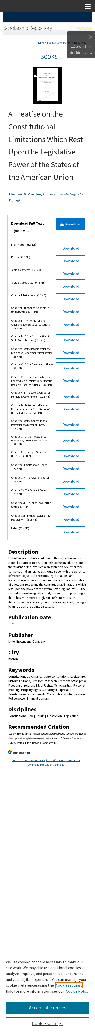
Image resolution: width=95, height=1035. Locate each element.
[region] (47, 994)
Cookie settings (69, 985)
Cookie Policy (77, 991)
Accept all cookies (47, 1007)
